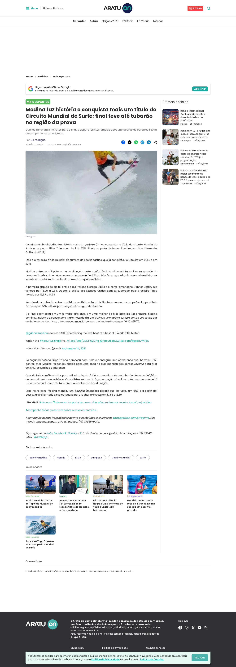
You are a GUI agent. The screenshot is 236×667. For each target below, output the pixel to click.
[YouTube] (199, 628)
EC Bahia (127, 21)
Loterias (158, 21)
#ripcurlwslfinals (50, 341)
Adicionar (200, 88)
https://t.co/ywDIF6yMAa (83, 341)
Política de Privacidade (105, 659)
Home (29, 76)
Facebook (60, 433)
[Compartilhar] (155, 142)
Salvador (79, 21)
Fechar (200, 657)
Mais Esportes (61, 76)
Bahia (94, 21)
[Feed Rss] (206, 628)
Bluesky (72, 433)
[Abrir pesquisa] (208, 8)
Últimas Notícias (53, 8)
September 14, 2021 (73, 348)
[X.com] (193, 628)
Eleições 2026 (110, 21)
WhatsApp (40, 437)
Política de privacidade (115, 648)
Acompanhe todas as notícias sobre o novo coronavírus (61, 410)
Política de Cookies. (152, 659)
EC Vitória (143, 21)
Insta (49, 433)
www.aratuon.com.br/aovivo (131, 418)
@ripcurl (105, 341)
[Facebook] (180, 628)
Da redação (38, 140)
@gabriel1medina (37, 333)
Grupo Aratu (77, 648)
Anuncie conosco (156, 648)
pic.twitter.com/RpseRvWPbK (130, 341)
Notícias (43, 76)
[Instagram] (187, 628)
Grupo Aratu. (78, 637)
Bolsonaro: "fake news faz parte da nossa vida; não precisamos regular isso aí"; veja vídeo (95, 402)
